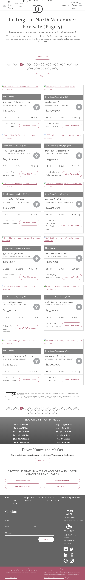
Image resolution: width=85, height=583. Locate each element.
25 (39, 68)
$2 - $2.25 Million (63, 432)
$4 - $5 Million (63, 439)
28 (49, 68)
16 (60, 64)
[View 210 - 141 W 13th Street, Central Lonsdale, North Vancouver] (21, 185)
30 (56, 68)
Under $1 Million (21, 425)
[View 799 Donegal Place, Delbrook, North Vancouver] (63, 88)
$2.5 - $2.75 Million (21, 439)
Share (42, 76)
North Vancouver (62, 480)
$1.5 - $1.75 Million (64, 425)
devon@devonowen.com (73, 520)
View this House (72, 125)
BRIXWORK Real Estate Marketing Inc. (54, 578)
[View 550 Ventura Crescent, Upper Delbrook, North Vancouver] (63, 342)
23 (32, 68)
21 (77, 64)
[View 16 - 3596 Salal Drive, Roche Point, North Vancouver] (21, 288)
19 (70, 64)
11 (42, 64)
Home (8, 497)
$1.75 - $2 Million (63, 428)
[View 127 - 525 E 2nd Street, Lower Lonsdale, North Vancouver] (63, 185)
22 (28, 68)
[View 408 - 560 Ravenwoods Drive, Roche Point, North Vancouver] (63, 288)
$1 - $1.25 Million (21, 428)
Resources (41, 497)
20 (74, 64)
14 (53, 64)
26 (42, 68)
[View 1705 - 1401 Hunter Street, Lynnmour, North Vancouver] (63, 136)
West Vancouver (23, 480)
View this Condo (29, 125)
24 (35, 68)
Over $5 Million (63, 442)
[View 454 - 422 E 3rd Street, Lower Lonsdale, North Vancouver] (21, 239)
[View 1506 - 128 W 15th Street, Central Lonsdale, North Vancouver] (21, 136)
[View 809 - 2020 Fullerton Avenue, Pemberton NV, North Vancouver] (21, 88)
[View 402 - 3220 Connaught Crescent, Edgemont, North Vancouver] (21, 342)
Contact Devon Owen (74, 5)
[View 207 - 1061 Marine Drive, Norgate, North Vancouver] (63, 239)
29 (53, 68)
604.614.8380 (69, 518)
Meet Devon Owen (10, 5)
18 (67, 64)
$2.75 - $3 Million (21, 442)
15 (56, 64)
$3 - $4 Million (63, 435)
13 (49, 64)
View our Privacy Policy (11, 578)
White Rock (62, 486)
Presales (76, 497)
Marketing (65, 5)
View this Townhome (70, 225)
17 (63, 64)
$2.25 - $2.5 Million (21, 435)
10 (39, 64)
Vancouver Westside (23, 486)
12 (46, 64)
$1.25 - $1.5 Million (21, 432)
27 (46, 68)
